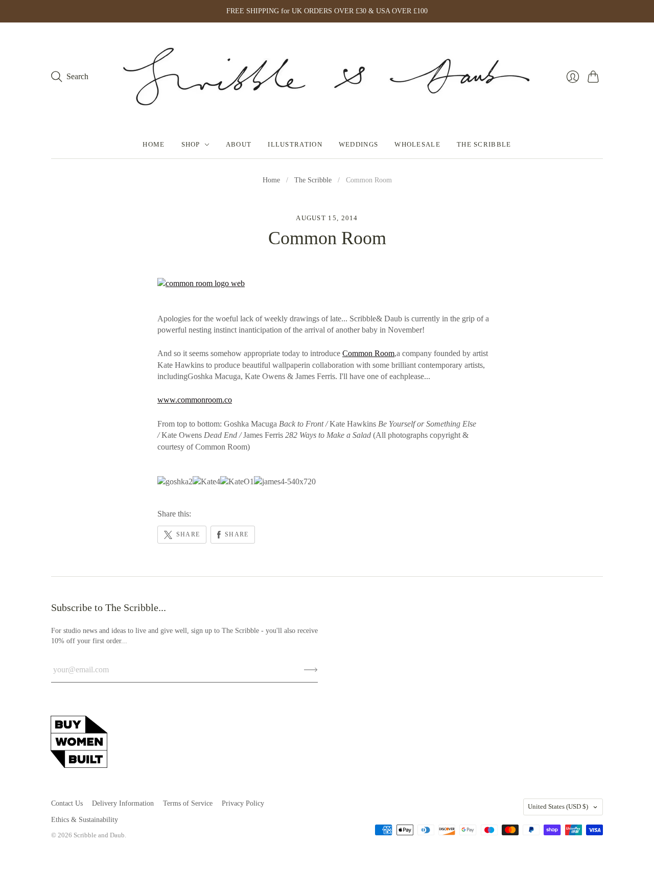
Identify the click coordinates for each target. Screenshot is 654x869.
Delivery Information (123, 803)
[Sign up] (311, 670)
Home (154, 144)
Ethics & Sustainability (84, 820)
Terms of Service (188, 803)
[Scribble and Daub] (327, 76)
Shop (190, 144)
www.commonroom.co (194, 399)
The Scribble (484, 144)
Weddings (358, 144)
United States (558, 806)
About (239, 144)
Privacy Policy (243, 803)
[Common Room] (201, 283)
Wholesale (417, 144)
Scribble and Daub (99, 835)
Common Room (368, 353)
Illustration (295, 144)
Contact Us (67, 803)
